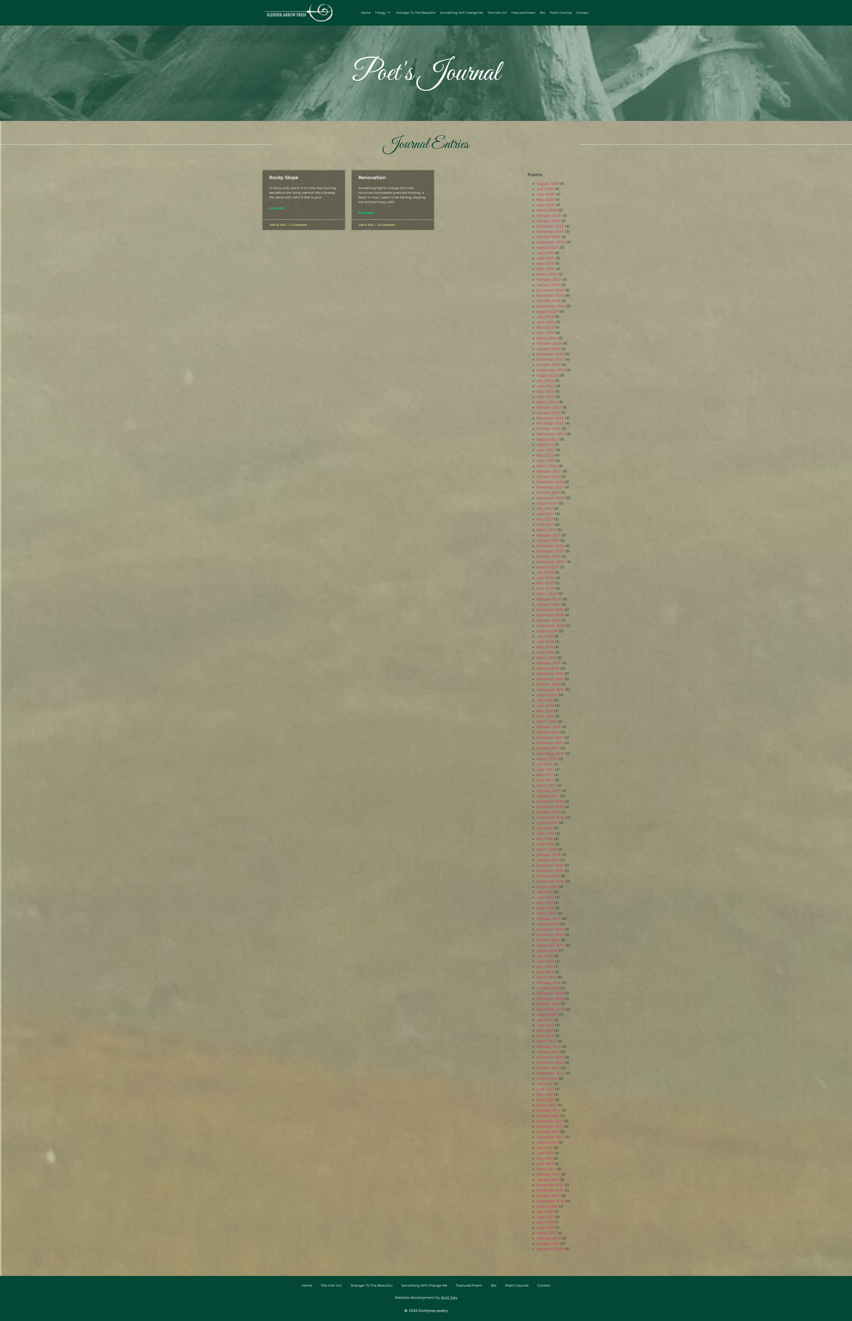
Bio (542, 13)
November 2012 (549, 1062)
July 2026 (544, 189)
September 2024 (550, 306)
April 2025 (545, 269)
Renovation (372, 177)
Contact (582, 13)
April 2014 (545, 972)
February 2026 (548, 215)
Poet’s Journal (561, 13)
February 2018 (548, 727)
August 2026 (547, 183)
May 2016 (544, 839)
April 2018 (545, 716)
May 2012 (544, 1094)
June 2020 (545, 577)
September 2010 (550, 1201)
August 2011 (546, 1142)
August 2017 (546, 759)
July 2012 (544, 1084)
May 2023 (545, 391)
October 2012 (548, 1068)
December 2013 (549, 993)
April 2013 (545, 1036)
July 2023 (544, 380)
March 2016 (546, 849)
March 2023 (546, 402)
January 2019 (547, 668)
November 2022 (550, 423)
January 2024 (548, 348)
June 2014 (545, 961)
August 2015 (547, 886)
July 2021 (544, 508)
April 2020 (545, 588)
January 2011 (547, 1179)
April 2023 (545, 396)
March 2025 (546, 274)
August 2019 (547, 631)
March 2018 (546, 721)
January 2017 (547, 796)
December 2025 (550, 226)
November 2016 (549, 807)
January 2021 (547, 540)
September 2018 (550, 689)
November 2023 (550, 359)
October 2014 (548, 940)
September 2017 (550, 753)
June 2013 (545, 1025)
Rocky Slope (283, 177)
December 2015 (549, 865)
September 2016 (550, 817)
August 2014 (547, 950)
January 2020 (548, 604)
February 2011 (548, 1174)
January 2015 (547, 924)
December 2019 (549, 609)
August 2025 (547, 247)
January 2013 (547, 1052)
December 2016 (549, 801)
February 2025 (548, 279)
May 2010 (544, 1222)
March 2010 (546, 1233)
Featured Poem (523, 13)
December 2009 (550, 1249)
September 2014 (550, 945)
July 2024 (544, 316)
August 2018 (547, 695)
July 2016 (544, 828)
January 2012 (547, 1115)
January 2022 (548, 476)
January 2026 (548, 221)
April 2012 (545, 1100)
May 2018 (544, 711)
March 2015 (546, 913)
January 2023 (548, 412)
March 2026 (546, 210)
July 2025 (544, 253)
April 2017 (544, 780)
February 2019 (548, 663)
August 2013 (547, 1014)
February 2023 (548, 407)
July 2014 (544, 956)
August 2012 (547, 1078)
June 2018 (545, 705)
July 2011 (544, 1147)
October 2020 (548, 556)
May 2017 (544, 775)
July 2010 (544, 1211)
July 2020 (544, 572)
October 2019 (548, 620)
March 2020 (546, 593)
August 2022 (547, 439)
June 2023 (545, 386)
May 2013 (544, 1030)
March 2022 (546, 466)
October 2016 (548, 812)
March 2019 (546, 657)
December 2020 (550, 546)
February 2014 (548, 982)
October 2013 (548, 1004)
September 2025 (550, 242)
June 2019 (545, 641)
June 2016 (545, 833)
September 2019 (550, 625)
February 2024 (548, 343)
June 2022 (545, 450)
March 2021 (546, 530)
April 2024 (545, 332)
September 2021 (550, 498)
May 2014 (544, 966)
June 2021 (545, 514)
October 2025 (548, 237)
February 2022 (548, 471)
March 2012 (546, 1105)
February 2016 (548, 854)
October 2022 (548, 428)
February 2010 (548, 1238)
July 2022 (544, 444)
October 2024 (548, 301)
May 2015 (544, 902)
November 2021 (549, 487)
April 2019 (545, 652)
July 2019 (544, 636)
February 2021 (548, 535)
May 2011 (544, 1158)
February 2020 (548, 599)
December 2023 (550, 354)
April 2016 (545, 844)
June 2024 (545, 322)
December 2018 (549, 673)
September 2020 (550, 562)
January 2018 (547, 732)
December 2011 (549, 1121)
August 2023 (547, 375)
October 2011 (547, 1131)
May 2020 (545, 583)
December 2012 (549, 1057)
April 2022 (545, 460)
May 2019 (544, 647)
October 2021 (548, 492)
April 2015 (545, 908)
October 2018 (548, 684)
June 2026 (545, 194)
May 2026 (545, 199)
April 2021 (545, 524)
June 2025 (545, 258)
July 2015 (544, 892)
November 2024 (550, 295)
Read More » (277, 208)
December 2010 (549, 1185)
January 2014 (547, 988)
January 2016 (547, 860)
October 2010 (548, 1195)
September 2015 (550, 881)
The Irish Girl (497, 13)
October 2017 (547, 748)
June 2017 (545, 769)
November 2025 (550, 231)
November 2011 (549, 1126)
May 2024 (545, 327)
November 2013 (549, 998)
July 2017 (544, 764)
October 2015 (548, 876)
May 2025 (545, 263)
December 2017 (549, 737)
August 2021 (547, 503)
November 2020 (550, 551)
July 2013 (544, 1020)
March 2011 (546, 1169)
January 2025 (548, 285)
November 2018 (549, 679)
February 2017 (548, 791)
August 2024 (547, 311)
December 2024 (550, 290)
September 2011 (550, 1137)
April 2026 (545, 205)
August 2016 (547, 823)
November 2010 (549, 1190)
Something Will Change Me (461, 13)
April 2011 (544, 1163)
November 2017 (549, 743)
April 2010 (545, 1227)
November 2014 (549, 934)
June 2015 (545, 897)
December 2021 (549, 482)
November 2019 (549, 615)
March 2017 (546, 785)
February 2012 (548, 1110)
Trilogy (380, 13)
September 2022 (550, 434)
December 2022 (550, 418)
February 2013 (548, 1046)
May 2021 (544, 519)
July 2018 (544, 700)
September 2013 (550, 1009)
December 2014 (549, 929)
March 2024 (546, 338)
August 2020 (547, 567)
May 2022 (545, 455)
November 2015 (549, 870)
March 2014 (546, 977)
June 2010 (545, 1217)
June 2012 (545, 1089)
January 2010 (547, 1243)
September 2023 (550, 370)
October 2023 (548, 364)
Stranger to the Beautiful (416, 13)
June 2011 (544, 1153)
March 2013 (546, 1041)
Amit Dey (449, 1297)
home (366, 13)
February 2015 (548, 918)
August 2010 (547, 1206)
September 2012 (550, 1073)
